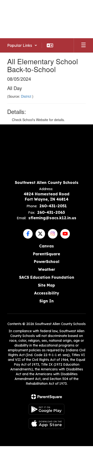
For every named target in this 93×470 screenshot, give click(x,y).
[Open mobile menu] (83, 45)
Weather (46, 269)
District (26, 96)
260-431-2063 (51, 212)
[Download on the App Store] (46, 423)
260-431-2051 (53, 205)
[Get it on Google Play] (46, 409)
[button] (22, 45)
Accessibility (46, 293)
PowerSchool (46, 261)
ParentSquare (46, 253)
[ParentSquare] (46, 396)
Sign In (46, 301)
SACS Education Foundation (46, 277)
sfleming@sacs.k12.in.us (52, 217)
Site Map (46, 285)
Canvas (46, 246)
